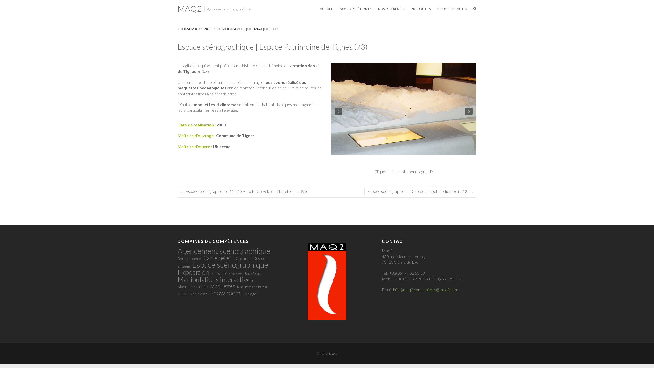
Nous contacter (452, 9)
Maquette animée (193, 286)
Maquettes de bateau (252, 287)
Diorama (187, 28)
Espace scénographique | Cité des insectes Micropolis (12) (420, 191)
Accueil (326, 9)
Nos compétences (356, 9)
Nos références (391, 9)
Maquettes (266, 28)
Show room (225, 293)
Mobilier (183, 294)
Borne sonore (189, 258)
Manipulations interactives (215, 279)
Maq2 (190, 9)
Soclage (249, 293)
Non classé (199, 294)
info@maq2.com (407, 289)
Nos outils (421, 9)
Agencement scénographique (224, 250)
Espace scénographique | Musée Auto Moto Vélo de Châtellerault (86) (244, 191)
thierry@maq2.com (441, 289)
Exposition (193, 272)
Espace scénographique (225, 28)
